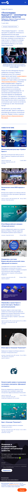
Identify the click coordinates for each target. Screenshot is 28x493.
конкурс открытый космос (10, 26)
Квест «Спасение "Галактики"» (11, 422)
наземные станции (7, 356)
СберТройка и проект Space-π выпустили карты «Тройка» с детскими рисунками (11, 305)
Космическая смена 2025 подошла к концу (13, 188)
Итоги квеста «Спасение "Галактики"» (13, 348)
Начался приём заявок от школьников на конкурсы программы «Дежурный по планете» (13, 384)
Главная (3, 9)
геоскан (17, 355)
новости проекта (5, 160)
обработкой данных (13, 484)
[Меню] (25, 2)
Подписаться (7, 470)
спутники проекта (15, 320)
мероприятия (14, 198)
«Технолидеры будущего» (9, 81)
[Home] (5, 2)
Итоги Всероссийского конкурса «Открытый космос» (11, 225)
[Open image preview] (14, 55)
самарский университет (7, 398)
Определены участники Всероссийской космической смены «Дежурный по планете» (13, 261)
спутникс (3, 163)
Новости (10, 9)
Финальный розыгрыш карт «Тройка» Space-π (13, 150)
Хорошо (22, 490)
